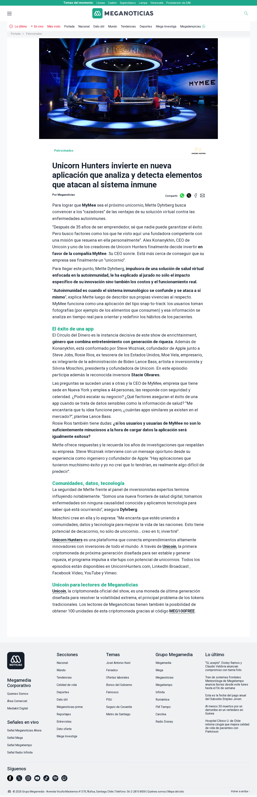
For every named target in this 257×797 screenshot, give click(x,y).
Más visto (53, 26)
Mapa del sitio (176, 791)
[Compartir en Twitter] (189, 197)
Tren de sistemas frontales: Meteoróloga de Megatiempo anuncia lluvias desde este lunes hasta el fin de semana (226, 683)
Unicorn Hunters (67, 539)
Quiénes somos (157, 791)
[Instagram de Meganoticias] (28, 780)
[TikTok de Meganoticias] (46, 780)
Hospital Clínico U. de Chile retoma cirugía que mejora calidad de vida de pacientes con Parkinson (227, 726)
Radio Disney (164, 721)
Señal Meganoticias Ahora (24, 730)
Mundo (112, 26)
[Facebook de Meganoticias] (10, 780)
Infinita (160, 692)
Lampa (143, 3)
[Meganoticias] (125, 13)
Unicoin (169, 546)
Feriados (112, 670)
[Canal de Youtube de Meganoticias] (37, 780)
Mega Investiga (166, 26)
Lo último (21, 26)
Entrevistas (64, 721)
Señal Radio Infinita (20, 752)
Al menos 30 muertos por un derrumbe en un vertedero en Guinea (224, 710)
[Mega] (9, 790)
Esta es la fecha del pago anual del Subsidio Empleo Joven (225, 697)
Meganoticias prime (70, 707)
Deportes (146, 26)
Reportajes (64, 714)
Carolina (161, 714)
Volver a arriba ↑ (240, 791)
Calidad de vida (67, 685)
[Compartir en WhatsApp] (182, 197)
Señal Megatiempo (19, 745)
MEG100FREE (182, 611)
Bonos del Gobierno (119, 685)
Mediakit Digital (17, 708)
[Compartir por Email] (202, 197)
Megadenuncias (190, 26)
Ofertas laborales (117, 677)
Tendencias (128, 26)
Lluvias (101, 3)
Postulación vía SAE (178, 3)
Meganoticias (66, 194)
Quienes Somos (17, 693)
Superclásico (128, 3)
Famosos (112, 692)
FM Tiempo (163, 707)
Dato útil (98, 26)
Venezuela (156, 3)
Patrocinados (34, 33)
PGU (109, 699)
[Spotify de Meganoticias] (55, 780)
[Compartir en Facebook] (195, 197)
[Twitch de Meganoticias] (64, 780)
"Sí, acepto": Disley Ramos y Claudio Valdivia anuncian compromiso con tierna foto (223, 666)
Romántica (162, 699)
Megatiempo (164, 685)
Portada (69, 26)
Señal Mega (15, 738)
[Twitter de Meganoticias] (19, 780)
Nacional (84, 26)
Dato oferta (64, 729)
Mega (159, 670)
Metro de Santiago (118, 714)
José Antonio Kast (118, 663)
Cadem (112, 3)
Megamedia (163, 663)
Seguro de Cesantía (119, 707)
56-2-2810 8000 (136, 791)
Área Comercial (17, 701)
